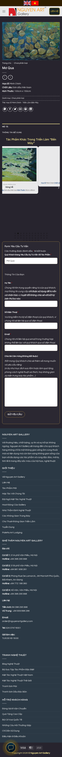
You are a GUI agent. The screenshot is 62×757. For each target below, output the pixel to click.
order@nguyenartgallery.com (17, 621)
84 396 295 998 (20, 607)
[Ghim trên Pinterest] (25, 109)
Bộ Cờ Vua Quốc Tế (12, 720)
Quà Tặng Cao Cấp (12, 714)
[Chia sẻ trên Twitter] (15, 109)
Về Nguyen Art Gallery (13, 477)
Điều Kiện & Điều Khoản (14, 736)
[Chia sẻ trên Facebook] (10, 109)
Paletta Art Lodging (12, 532)
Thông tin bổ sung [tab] (12, 132)
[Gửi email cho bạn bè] (20, 109)
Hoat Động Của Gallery (14, 505)
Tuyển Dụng (8, 527)
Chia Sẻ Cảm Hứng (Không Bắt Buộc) (21, 356)
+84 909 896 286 (21, 611)
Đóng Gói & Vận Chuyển (14, 708)
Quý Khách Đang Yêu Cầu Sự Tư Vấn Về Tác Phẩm (28, 255)
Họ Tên (8, 283)
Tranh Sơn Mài (9, 686)
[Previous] (3, 193)
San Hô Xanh (41, 180)
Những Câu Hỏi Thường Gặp (16, 725)
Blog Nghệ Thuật (11, 664)
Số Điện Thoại (11, 312)
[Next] (58, 193)
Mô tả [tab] (5, 126)
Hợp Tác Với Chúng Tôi (13, 493)
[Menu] (4, 11)
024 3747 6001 (13, 628)
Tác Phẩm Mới (9, 488)
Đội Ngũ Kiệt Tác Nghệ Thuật (17, 499)
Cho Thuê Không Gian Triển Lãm (18, 521)
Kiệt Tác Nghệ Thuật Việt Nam (17, 675)
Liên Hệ (6, 482)
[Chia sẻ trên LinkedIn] (30, 109)
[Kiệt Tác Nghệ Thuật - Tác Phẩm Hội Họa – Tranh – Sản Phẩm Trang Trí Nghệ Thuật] (27, 11)
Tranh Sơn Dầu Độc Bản (14, 692)
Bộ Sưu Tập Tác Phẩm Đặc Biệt (18, 669)
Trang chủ (6, 63)
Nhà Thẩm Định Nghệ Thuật (16, 510)
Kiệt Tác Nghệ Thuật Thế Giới (17, 680)
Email (8, 334)
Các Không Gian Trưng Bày (16, 516)
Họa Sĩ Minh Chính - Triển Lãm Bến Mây (22, 103)
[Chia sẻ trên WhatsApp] (4, 109)
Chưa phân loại (21, 63)
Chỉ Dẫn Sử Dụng (10, 731)
